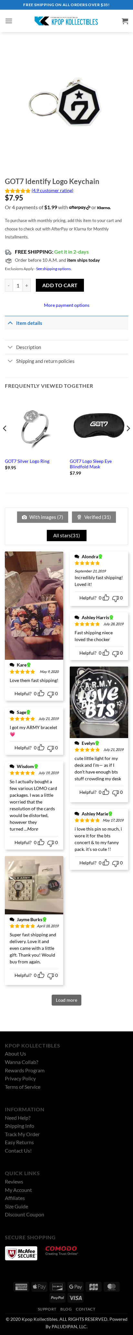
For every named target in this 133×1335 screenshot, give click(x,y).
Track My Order (22, 1134)
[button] (9, 21)
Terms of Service (22, 1087)
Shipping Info (19, 1126)
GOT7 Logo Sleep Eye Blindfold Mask (91, 464)
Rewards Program (25, 1070)
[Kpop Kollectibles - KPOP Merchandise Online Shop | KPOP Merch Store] (66, 21)
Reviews (14, 1181)
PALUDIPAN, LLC (69, 1326)
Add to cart (60, 285)
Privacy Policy (20, 1078)
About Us (15, 1053)
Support (47, 1309)
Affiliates (15, 1198)
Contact (85, 1309)
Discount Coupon (24, 1214)
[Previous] (5, 441)
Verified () (97, 517)
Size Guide (16, 1206)
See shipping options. (54, 268)
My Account (18, 1190)
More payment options (66, 305)
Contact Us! (18, 1150)
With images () (45, 517)
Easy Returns (19, 1142)
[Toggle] (10, 322)
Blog (66, 1309)
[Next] (128, 441)
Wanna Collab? (21, 1062)
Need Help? (17, 1118)
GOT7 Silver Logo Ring (27, 461)
